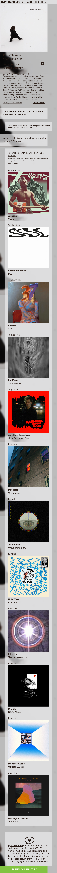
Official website (39, 103)
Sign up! (17, 141)
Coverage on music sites (12, 103)
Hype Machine (15, 845)
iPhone (27, 856)
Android (36, 856)
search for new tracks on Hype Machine (29, 126)
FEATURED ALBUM (35, 2)
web (10, 858)
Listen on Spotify (24, 869)
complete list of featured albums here (26, 162)
